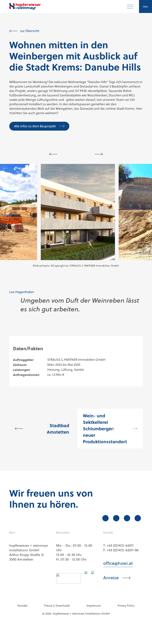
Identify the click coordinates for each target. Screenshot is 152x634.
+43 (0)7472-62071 (120, 545)
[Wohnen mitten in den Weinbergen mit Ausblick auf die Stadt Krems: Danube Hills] (78, 212)
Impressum (94, 606)
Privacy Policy (126, 606)
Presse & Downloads (57, 606)
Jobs (145, 6)
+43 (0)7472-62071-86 (123, 550)
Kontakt (22, 606)
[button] (53, 154)
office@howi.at (118, 563)
